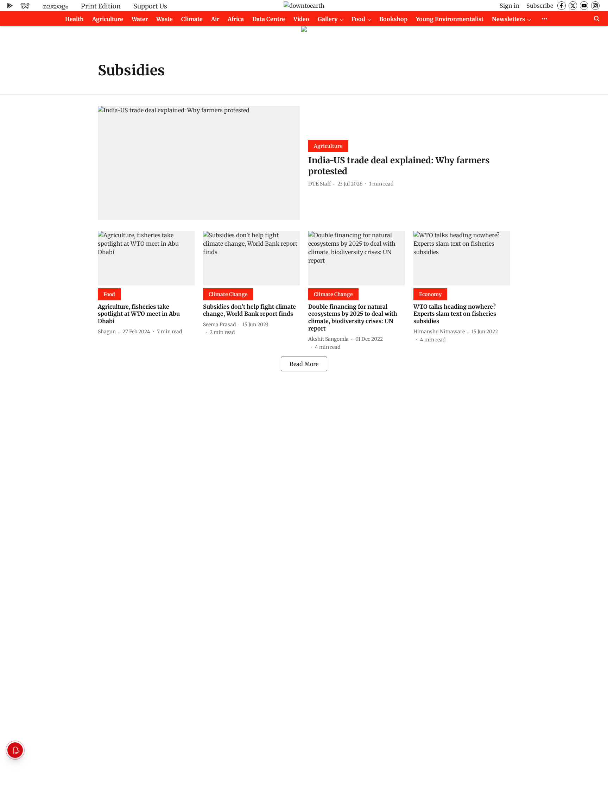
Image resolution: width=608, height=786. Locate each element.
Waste (164, 19)
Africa (236, 19)
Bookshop (393, 19)
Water (140, 19)
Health (74, 19)
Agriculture (107, 19)
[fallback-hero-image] (199, 163)
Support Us (150, 6)
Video (301, 19)
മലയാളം (55, 6)
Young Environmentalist (449, 19)
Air (215, 19)
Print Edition (101, 6)
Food (358, 19)
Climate (192, 19)
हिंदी (25, 6)
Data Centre (268, 19)
